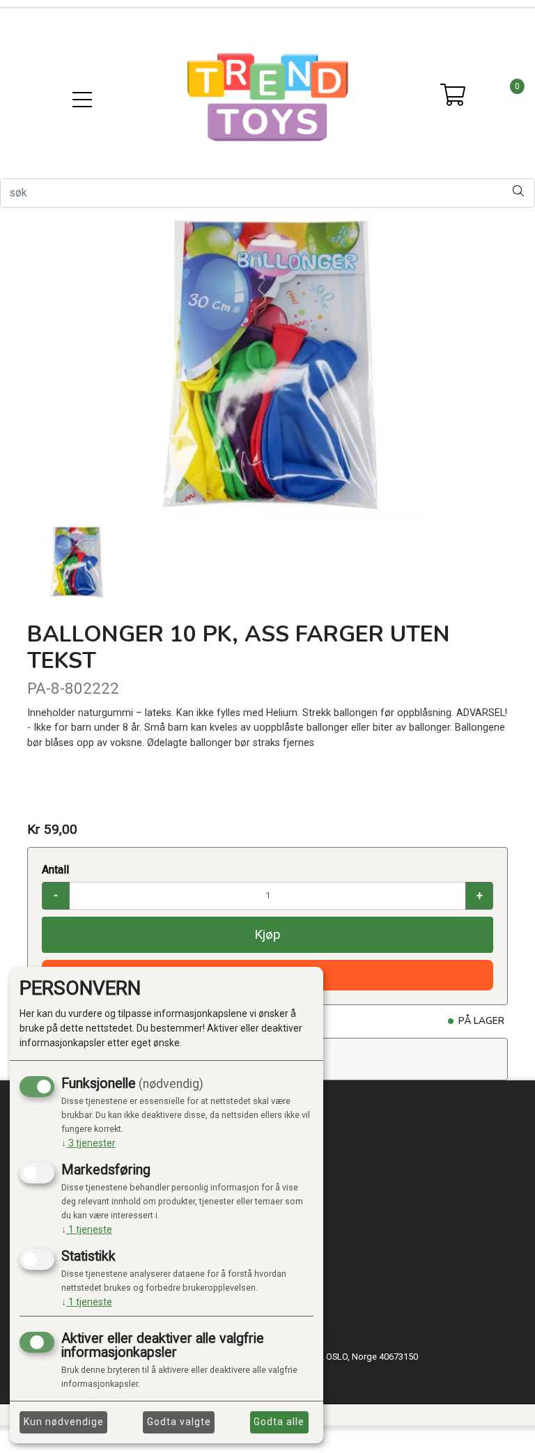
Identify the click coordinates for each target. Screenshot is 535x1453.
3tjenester (88, 1143)
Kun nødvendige (64, 1421)
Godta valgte (179, 1421)
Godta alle (279, 1421)
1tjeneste (86, 1229)
